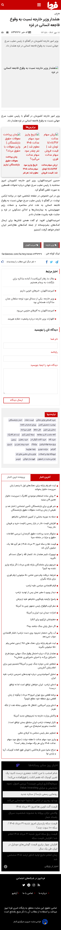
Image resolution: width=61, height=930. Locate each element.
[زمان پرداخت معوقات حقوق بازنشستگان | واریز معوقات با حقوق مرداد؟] (11, 143)
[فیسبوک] (47, 262)
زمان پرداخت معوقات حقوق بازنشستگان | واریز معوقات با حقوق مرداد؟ (12, 161)
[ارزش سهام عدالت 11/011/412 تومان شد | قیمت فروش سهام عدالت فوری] (49, 147)
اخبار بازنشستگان (15, 420)
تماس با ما (28, 893)
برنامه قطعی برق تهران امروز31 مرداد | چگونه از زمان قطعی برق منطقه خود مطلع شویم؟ (32, 697)
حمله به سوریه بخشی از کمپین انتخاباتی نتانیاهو (34, 517)
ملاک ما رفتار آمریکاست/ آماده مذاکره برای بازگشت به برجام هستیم (33, 280)
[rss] (37, 885)
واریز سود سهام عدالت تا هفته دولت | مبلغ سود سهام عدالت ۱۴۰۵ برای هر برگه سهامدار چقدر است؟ (31, 741)
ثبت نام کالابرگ (13, 434)
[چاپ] (3, 32)
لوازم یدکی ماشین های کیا (26, 454)
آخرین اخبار (44, 477)
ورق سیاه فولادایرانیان (48, 444)
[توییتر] (51, 262)
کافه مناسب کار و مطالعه (46, 434)
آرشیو (14, 893)
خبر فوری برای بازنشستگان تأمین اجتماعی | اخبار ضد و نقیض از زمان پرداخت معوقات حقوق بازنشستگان (31, 508)
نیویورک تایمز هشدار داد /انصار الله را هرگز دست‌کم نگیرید (32, 556)
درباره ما (43, 893)
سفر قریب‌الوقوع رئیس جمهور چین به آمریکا (36, 606)
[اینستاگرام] (33, 885)
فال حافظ (37, 429)
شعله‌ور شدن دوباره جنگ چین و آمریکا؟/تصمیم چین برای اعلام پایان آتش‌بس (29, 666)
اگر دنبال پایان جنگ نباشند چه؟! (41, 626)
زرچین (13, 439)
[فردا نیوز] (53, 5)
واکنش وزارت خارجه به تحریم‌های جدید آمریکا (35, 716)
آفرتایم (53, 449)
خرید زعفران (23, 439)
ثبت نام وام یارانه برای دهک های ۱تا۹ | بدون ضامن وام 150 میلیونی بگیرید (31, 645)
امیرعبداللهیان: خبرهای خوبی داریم (37, 291)
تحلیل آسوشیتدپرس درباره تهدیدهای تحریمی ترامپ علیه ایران (29, 676)
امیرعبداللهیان (30, 245)
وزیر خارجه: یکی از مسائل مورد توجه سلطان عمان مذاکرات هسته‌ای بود (29, 300)
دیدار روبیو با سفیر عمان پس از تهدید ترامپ (35, 592)
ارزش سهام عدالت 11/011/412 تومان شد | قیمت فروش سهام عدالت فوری (49, 169)
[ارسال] (8, 32)
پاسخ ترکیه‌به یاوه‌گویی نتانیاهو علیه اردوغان (36, 599)
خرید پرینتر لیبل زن (22, 444)
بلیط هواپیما (31, 449)
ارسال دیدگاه (16, 400)
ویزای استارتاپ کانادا (28, 425)
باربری (9, 444)
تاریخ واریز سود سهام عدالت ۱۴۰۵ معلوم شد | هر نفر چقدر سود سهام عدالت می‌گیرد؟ (30, 169)
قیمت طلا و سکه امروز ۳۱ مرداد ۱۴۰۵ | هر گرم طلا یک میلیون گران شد (31, 546)
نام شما (54, 339)
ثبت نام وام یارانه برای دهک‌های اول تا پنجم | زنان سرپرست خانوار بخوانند (33, 487)
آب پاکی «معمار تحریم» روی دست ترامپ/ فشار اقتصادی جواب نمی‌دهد (29, 635)
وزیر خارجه (50, 245)
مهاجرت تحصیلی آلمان (47, 425)
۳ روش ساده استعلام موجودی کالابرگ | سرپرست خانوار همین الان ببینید (30, 498)
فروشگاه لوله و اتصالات (47, 454)
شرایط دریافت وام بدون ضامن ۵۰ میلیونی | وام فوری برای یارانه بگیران (31, 577)
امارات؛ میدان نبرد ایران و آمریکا (41, 613)
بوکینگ (34, 444)
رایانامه (54, 352)
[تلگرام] (57, 262)
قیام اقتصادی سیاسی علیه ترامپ (41, 586)
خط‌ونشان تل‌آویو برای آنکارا (43, 619)
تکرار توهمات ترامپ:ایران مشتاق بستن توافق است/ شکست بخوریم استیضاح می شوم (32, 724)
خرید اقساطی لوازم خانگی (46, 420)
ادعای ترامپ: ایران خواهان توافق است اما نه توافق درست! (32, 686)
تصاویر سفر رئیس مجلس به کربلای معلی (37, 733)
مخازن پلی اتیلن (50, 429)
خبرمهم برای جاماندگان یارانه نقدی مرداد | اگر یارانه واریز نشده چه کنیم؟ (30, 566)
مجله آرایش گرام (28, 434)
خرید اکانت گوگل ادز (38, 439)
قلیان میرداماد (26, 429)
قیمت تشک (29, 420)
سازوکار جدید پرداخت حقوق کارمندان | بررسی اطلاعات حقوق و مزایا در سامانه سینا (31, 535)
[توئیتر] (23, 885)
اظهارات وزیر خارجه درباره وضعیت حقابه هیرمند (31, 319)
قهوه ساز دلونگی (29, 459)
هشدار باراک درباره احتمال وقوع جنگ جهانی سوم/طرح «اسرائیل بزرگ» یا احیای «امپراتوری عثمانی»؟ (30, 655)
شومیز (18, 459)
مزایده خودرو (43, 449)
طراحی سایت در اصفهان (47, 459)
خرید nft (52, 439)
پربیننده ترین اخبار (16, 477)
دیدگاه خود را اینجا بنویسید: (44, 365)
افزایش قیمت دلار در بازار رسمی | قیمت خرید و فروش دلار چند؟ (31, 525)
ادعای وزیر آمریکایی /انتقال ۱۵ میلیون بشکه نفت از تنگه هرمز (30, 707)
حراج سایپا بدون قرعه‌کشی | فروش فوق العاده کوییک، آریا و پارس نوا (29, 752)
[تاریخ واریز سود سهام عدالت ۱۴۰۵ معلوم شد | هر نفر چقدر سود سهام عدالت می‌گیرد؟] (30, 147)
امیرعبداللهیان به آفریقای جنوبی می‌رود (35, 311)
